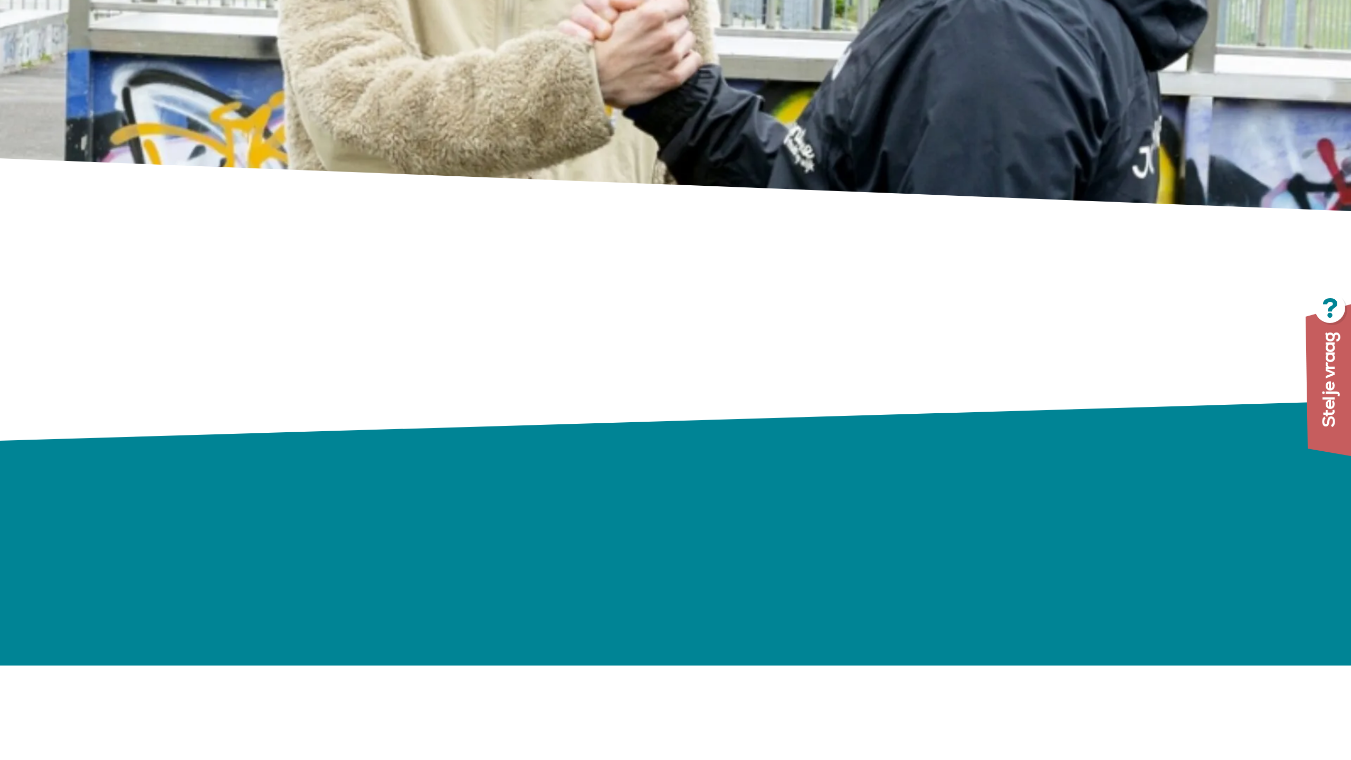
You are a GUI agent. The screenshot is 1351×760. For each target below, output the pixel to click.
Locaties (704, 531)
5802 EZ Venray (520, 548)
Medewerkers (718, 596)
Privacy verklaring (864, 624)
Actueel (702, 564)
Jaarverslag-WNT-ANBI (882, 608)
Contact (703, 629)
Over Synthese (720, 547)
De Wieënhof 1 (515, 533)
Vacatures (709, 613)
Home (698, 514)
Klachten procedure (870, 591)
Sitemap (841, 657)
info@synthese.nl (548, 578)
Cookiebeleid (852, 641)
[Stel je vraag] (1277, 380)
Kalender (706, 580)
